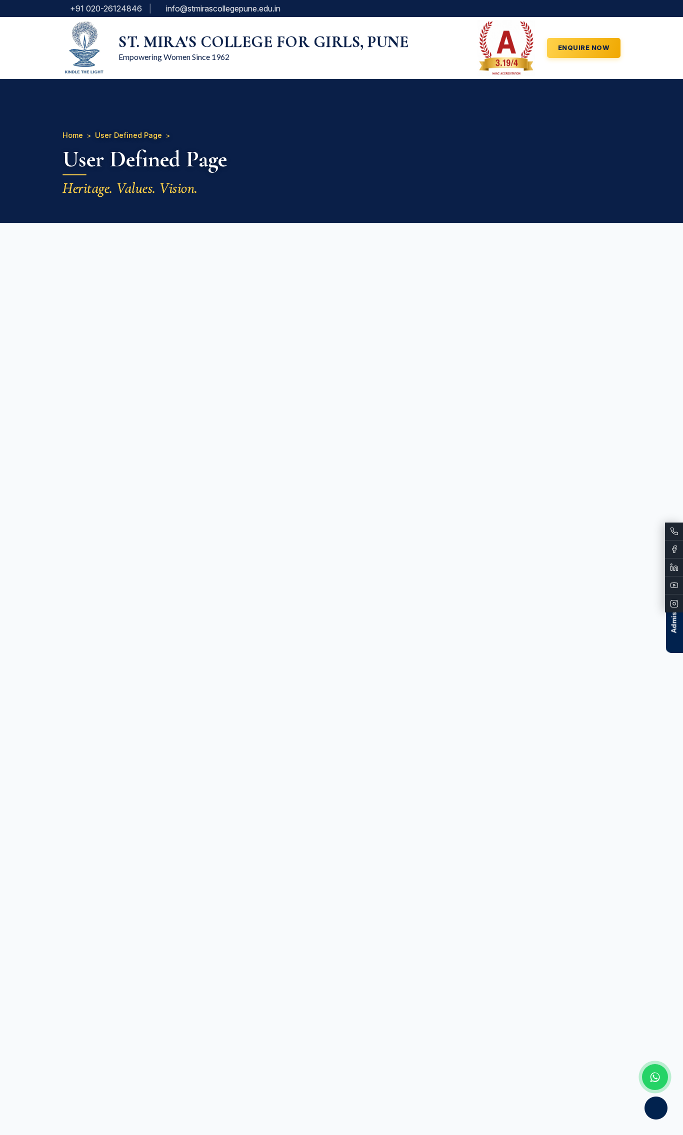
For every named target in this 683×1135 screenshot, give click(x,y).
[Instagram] (674, 603)
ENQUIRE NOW (584, 47)
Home (72, 135)
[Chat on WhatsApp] (655, 1077)
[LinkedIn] (674, 567)
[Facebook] (674, 550)
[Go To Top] (656, 1108)
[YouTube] (674, 585)
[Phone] (674, 532)
